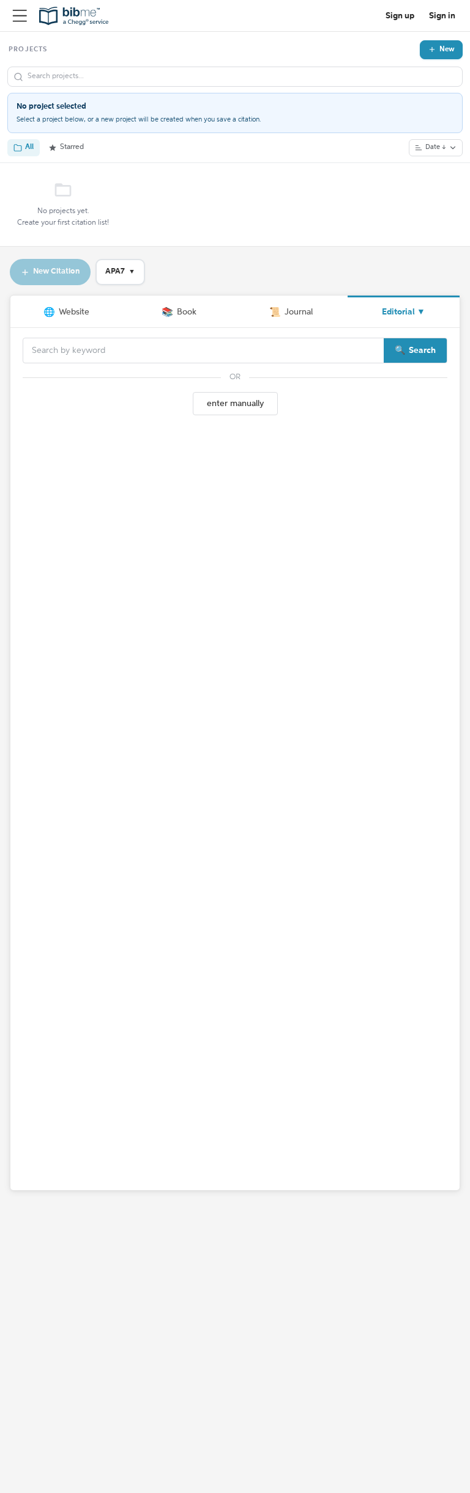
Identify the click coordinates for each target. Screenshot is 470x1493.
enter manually (235, 403)
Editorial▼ (403, 312)
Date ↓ (435, 147)
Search (422, 350)
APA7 (120, 271)
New (447, 49)
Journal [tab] (291, 312)
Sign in (442, 16)
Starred (72, 147)
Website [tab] (66, 312)
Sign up (400, 16)
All (29, 147)
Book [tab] (179, 312)
